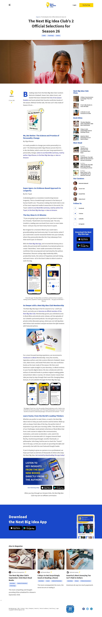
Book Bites (12, 583)
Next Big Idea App (35, 244)
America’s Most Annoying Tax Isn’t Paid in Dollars (78, 576)
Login (74, 5)
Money (76, 581)
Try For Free (86, 5)
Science (58, 35)
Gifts (18, 608)
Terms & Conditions (44, 608)
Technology (12, 585)
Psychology (50, 35)
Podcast (22, 608)
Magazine (38, 17)
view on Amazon (51, 210)
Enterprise (31, 608)
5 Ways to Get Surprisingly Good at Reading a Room (49, 576)
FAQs (27, 608)
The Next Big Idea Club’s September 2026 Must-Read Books (20, 577)
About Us (36, 608)
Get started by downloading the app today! (50, 455)
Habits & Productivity (22, 583)
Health (44, 35)
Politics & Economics (85, 581)
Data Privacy (52, 608)
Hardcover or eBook (29, 358)
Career (47, 581)
